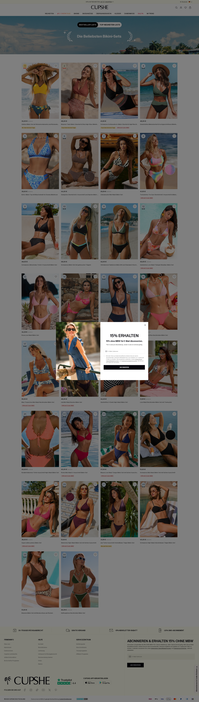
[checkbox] (104, 356)
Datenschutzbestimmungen (129, 361)
